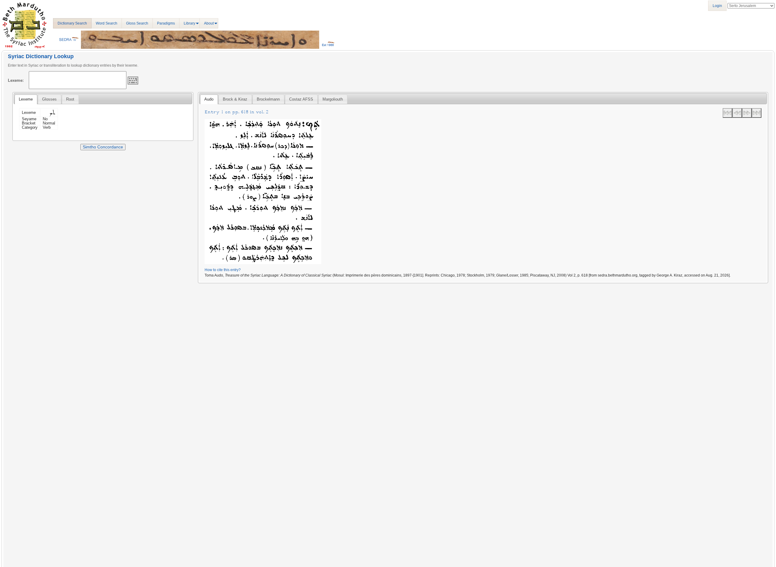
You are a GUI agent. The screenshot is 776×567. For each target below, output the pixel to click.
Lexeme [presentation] (26, 99)
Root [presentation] (70, 99)
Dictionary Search (72, 23)
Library (189, 23)
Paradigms (166, 23)
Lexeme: (16, 80)
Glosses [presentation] (49, 99)
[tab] (26, 99)
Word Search (106, 23)
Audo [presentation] (208, 99)
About (209, 23)
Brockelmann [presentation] (268, 99)
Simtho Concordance (103, 146)
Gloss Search (137, 23)
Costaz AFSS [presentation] (301, 99)
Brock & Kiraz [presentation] (235, 99)
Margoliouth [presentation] (333, 99)
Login (717, 6)
